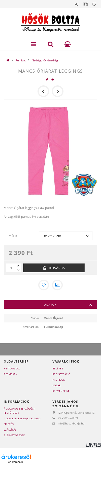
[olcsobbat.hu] (49, 459)
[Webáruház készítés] (93, 444)
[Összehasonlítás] (57, 285)
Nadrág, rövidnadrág (45, 60)
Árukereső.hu (16, 461)
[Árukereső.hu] (16, 457)
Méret (13, 235)
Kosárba (57, 268)
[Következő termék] (57, 91)
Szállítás (10, 429)
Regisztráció (61, 374)
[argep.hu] (83, 459)
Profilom (59, 379)
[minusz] (18, 270)
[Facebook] (47, 80)
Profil (85, 4)
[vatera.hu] (50, 471)
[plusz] (18, 265)
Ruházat (20, 60)
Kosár (56, 385)
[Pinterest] (52, 80)
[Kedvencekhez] (43, 285)
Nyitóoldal (12, 368)
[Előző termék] (43, 91)
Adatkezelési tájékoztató (22, 418)
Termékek (10, 374)
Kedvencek (94, 4)
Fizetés (9, 424)
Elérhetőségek (14, 435)
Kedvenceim (60, 391)
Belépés (76, 4)
